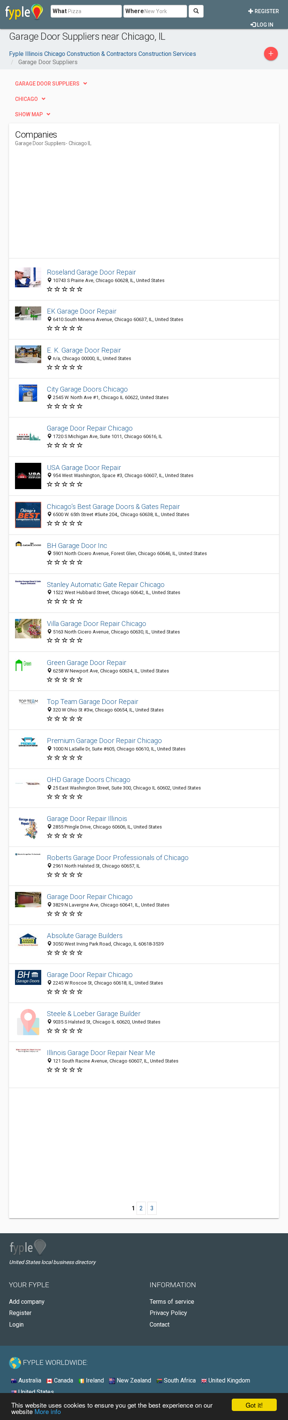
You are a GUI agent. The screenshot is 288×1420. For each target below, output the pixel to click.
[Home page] (24, 11)
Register (266, 11)
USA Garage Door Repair (84, 467)
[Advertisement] (78, 205)
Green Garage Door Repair (86, 662)
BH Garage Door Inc (77, 545)
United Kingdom (228, 1380)
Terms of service (172, 1301)
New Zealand (133, 1380)
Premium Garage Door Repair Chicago (104, 741)
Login (16, 1324)
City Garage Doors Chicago (87, 389)
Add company (27, 1301)
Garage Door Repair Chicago (90, 428)
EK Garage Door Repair (82, 311)
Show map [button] (29, 114)
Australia (29, 1380)
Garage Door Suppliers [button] (47, 84)
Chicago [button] (26, 99)
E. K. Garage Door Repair (84, 350)
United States (35, 1392)
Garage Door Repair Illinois (87, 819)
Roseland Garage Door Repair (91, 272)
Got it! (254, 1404)
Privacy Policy (168, 1312)
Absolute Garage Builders (85, 936)
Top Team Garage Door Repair (92, 701)
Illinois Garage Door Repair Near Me (101, 1053)
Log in (264, 25)
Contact (160, 1324)
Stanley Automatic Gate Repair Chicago (106, 584)
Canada (62, 1380)
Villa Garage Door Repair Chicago (96, 623)
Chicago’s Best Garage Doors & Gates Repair (113, 506)
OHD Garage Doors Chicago (88, 780)
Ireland (94, 1380)
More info (47, 1411)
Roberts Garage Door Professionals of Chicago (118, 858)
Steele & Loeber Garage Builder (94, 1014)
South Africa (179, 1380)
